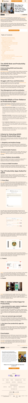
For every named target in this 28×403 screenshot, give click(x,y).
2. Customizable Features (5, 46)
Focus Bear (3, 341)
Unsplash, (23, 345)
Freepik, (21, 345)
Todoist (2, 272)
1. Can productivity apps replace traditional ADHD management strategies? (12, 56)
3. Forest (3, 53)
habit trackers (3, 153)
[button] (25, 1)
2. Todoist (3, 52)
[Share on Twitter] (24, 14)
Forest (2, 294)
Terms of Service (17, 396)
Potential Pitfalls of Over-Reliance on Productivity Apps (9, 42)
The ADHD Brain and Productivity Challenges (8, 37)
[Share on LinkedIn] (25, 14)
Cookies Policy (20, 396)
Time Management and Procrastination (7, 41)
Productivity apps (23, 82)
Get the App (14, 368)
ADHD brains (8, 105)
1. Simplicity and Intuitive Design (6, 45)
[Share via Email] (26, 14)
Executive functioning (4, 71)
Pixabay (26, 345)
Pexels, (25, 345)
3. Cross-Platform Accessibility (6, 47)
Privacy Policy (14, 396)
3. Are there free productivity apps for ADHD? (8, 58)
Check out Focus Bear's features (14, 30)
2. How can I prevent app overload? (7, 57)
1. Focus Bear (3, 51)
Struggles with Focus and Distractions (7, 40)
